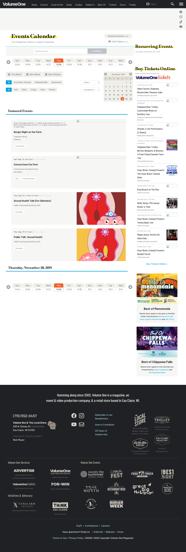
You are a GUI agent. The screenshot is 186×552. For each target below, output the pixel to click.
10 (105, 91)
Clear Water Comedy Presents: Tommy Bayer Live (151, 220)
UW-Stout (169, 319)
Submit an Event (118, 36)
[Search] (172, 4)
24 (106, 99)
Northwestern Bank (157, 372)
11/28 (58, 62)
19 (114, 95)
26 (114, 99)
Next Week (34, 74)
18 (110, 95)
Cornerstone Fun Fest (26, 164)
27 (118, 99)
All (9, 82)
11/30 (79, 62)
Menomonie (56, 82)
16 (130, 91)
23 (131, 95)
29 (126, 99)
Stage (33, 89)
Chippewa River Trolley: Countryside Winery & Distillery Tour (147, 110)
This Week (16, 74)
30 (131, 99)
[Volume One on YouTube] (180, 26)
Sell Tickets (120, 41)
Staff (79, 525)
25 (110, 99)
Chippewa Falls (41, 82)
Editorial (98, 531)
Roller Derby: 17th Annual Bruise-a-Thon (148, 205)
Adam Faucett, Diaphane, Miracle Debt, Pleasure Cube (149, 90)
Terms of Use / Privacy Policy (68, 537)
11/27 (48, 62)
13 (118, 91)
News (34, 4)
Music (24, 89)
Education (19, 212)
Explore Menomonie (153, 319)
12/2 (100, 62)
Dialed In (90, 4)
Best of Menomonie (157, 309)
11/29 (69, 62)
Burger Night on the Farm (28, 131)
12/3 (110, 62)
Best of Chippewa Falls (157, 362)
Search (97, 51)
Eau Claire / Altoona (22, 82)
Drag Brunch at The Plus (148, 189)
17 (105, 95)
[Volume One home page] (16, 4)
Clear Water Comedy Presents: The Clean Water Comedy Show (151, 174)
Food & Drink (20, 146)
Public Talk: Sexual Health (28, 237)
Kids (16, 89)
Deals (69, 4)
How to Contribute (104, 424)
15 (126, 91)
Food (43, 89)
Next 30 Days (54, 74)
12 (114, 91)
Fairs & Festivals (28, 178)
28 (122, 99)
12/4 (121, 62)
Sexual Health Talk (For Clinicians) (32, 200)
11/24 (17, 62)
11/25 (27, 62)
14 (122, 91)
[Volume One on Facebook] (180, 12)
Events (44, 4)
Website (110, 531)
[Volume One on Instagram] (180, 16)
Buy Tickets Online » (157, 263)
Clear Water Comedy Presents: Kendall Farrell (151, 252)
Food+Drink (57, 4)
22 (126, 95)
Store (123, 4)
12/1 (90, 62)
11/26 (38, 62)
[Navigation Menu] (181, 4)
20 (118, 95)
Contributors (91, 525)
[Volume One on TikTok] (180, 21)
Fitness (52, 89)
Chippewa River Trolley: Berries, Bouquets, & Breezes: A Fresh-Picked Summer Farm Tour (150, 152)
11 (109, 91)
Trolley (132, 4)
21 (122, 95)
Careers (105, 525)
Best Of (102, 4)
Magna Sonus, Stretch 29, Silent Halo (148, 236)
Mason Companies (161, 369)
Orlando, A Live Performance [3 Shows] (150, 130)
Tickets (113, 4)
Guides (78, 4)
